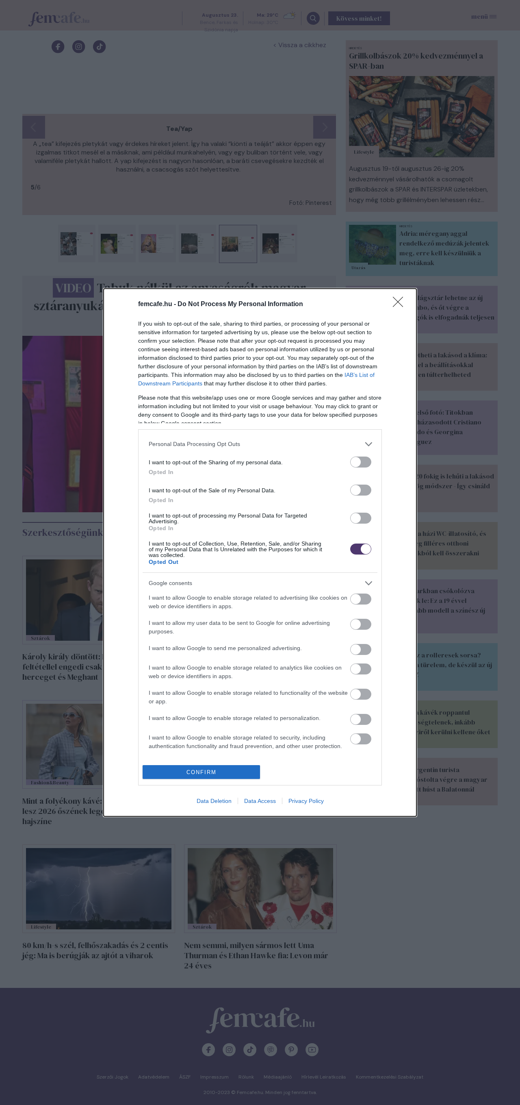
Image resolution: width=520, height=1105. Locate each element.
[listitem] (260, 444)
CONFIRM (201, 772)
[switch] (360, 462)
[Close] (400, 304)
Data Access (260, 801)
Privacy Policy (306, 801)
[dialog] (260, 552)
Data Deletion (214, 801)
